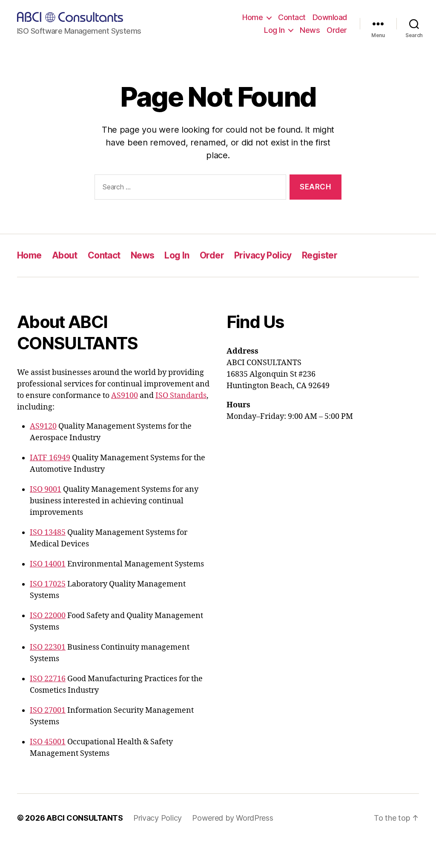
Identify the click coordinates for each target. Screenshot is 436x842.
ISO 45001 (48, 742)
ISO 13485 (48, 532)
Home (252, 17)
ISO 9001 (45, 489)
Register (319, 255)
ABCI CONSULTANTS (84, 817)
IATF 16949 (50, 458)
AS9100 (124, 396)
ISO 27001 (48, 710)
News (310, 30)
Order (337, 30)
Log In (274, 30)
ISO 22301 (48, 647)
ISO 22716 (48, 679)
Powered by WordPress (232, 817)
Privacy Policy (263, 255)
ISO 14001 (48, 564)
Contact (292, 17)
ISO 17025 (48, 584)
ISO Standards (181, 396)
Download (330, 17)
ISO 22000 (48, 616)
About (64, 255)
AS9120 (43, 426)
